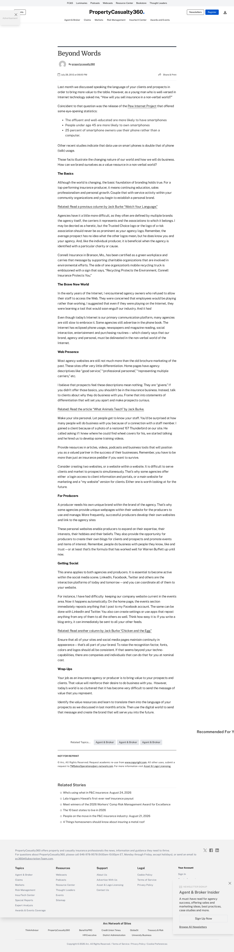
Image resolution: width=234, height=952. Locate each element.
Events (60, 895)
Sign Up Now (203, 918)
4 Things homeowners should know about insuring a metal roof (104, 822)
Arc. (87, 944)
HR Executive (89, 935)
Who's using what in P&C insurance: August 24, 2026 (97, 792)
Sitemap (60, 900)
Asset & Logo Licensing (110, 885)
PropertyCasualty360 (59, 930)
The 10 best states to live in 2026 (84, 810)
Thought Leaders (158, 3)
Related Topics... (81, 742)
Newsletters (195, 12)
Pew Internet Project (142, 106)
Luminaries (81, 3)
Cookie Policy (144, 874)
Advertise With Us (107, 879)
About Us (102, 874)
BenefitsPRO (85, 930)
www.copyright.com (136, 762)
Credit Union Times (111, 930)
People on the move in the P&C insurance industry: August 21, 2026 (106, 816)
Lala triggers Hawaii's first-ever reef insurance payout (98, 798)
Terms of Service (146, 879)
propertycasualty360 (83, 64)
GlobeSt (134, 930)
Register (212, 12)
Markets (19, 885)
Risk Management (25, 890)
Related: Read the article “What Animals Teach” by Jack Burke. (101, 409)
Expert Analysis (24, 905)
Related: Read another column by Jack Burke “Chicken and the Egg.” (105, 631)
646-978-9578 (89, 854)
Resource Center (124, 3)
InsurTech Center (25, 895)
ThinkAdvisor (32, 930)
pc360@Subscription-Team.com (34, 858)
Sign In (182, 874)
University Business (141, 935)
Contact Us (103, 890)
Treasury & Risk (155, 930)
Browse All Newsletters (193, 926)
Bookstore (141, 3)
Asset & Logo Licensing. (157, 766)
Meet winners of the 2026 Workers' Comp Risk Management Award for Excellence (116, 804)
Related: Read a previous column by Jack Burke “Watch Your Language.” (107, 207)
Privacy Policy (145, 885)
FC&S (70, 3)
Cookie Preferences (157, 944)
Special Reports (24, 900)
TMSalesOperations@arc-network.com (91, 766)
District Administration (114, 935)
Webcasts (108, 3)
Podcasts (95, 3)
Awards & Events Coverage (30, 910)
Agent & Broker (24, 874)
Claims (19, 879)
